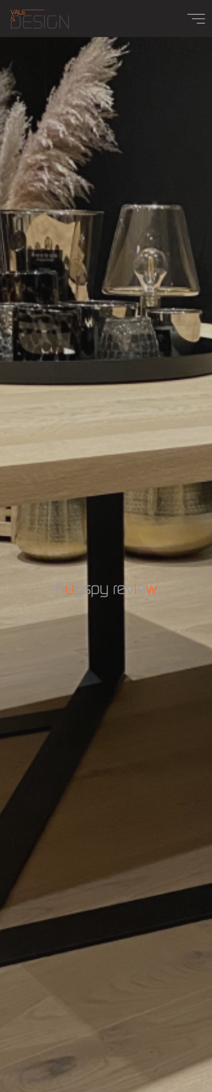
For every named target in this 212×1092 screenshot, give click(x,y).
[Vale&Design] (39, 18)
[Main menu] (196, 19)
